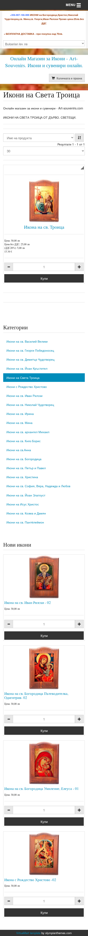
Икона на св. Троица (44, 227)
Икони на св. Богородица (23, 459)
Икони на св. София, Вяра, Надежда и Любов (38, 486)
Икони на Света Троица (23, 377)
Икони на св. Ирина (20, 413)
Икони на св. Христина (22, 477)
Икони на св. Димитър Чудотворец (30, 359)
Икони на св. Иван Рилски (24, 395)
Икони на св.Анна (18, 450)
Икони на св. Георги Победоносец (30, 350)
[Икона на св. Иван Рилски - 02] (44, 576)
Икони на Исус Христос (22, 504)
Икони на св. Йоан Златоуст (25, 495)
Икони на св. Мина (19, 422)
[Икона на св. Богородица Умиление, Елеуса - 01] (44, 762)
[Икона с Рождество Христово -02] (44, 853)
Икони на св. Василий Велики (27, 341)
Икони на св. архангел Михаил (27, 431)
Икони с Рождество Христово (26, 386)
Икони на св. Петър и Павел (26, 468)
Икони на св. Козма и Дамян (26, 513)
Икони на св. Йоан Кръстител (26, 368)
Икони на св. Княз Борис (23, 441)
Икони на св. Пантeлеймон (25, 522)
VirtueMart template (28, 933)
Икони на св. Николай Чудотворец (30, 404)
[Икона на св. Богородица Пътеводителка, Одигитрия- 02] (44, 667)
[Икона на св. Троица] (44, 200)
